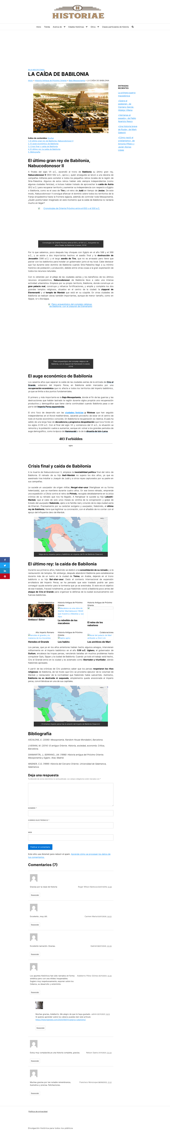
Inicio (38, 27)
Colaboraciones (106, 632)
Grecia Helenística (46, 602)
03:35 (109, 946)
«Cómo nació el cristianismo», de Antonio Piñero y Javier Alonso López (126, 143)
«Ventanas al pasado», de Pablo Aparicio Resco (127, 118)
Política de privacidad (38, 1111)
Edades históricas (76, 27)
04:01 (109, 916)
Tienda (47, 27)
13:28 (110, 887)
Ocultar (51, 138)
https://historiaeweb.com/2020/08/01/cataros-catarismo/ (61, 1020)
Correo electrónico (38, 820)
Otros (93, 27)
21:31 (110, 1082)
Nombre (32, 808)
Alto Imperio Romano (45, 632)
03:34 (109, 1053)
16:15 (108, 1014)
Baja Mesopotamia (36, 70)
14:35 (109, 976)
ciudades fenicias (74, 412)
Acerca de (57, 27)
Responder (35, 895)
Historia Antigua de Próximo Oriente (51, 80)
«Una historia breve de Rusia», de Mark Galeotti (127, 129)
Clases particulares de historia (115, 27)
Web (30, 832)
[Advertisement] (85, 47)
